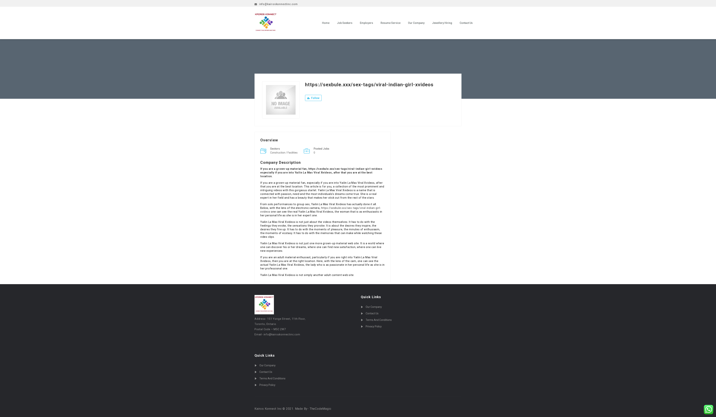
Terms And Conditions (272, 378)
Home (325, 22)
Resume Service (391, 22)
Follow (315, 98)
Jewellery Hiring (442, 22)
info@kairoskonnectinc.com (278, 4)
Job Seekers (344, 22)
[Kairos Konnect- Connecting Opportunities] (286, 23)
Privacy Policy (267, 384)
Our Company (416, 22)
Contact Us (466, 22)
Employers (366, 22)
